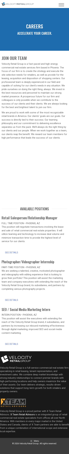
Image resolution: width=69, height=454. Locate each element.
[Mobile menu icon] (60, 4)
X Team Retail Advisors (22, 414)
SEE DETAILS (11, 252)
